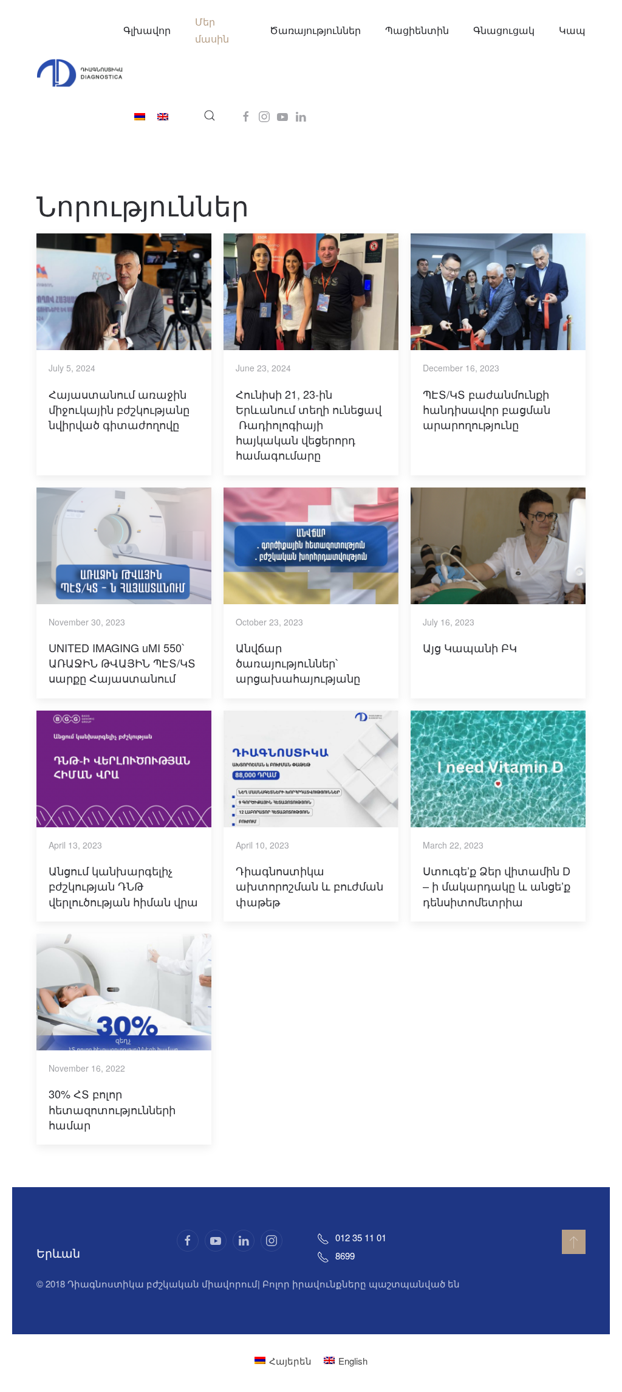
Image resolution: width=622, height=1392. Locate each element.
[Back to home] (79, 73)
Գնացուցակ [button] (504, 30)
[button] (209, 115)
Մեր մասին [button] (212, 30)
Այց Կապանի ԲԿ (470, 647)
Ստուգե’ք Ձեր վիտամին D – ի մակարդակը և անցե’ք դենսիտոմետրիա (496, 886)
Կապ (572, 30)
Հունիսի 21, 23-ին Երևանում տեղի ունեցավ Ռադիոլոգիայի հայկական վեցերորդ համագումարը (308, 424)
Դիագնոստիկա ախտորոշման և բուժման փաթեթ (309, 886)
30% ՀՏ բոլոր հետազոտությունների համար (112, 1109)
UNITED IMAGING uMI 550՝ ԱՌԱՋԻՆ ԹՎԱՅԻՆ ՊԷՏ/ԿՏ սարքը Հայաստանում (122, 662)
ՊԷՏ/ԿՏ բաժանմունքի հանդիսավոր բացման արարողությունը (486, 409)
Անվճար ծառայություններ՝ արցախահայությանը (298, 662)
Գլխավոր (147, 30)
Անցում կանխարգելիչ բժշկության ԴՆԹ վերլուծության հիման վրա (123, 886)
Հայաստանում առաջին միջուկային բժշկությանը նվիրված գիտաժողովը (119, 409)
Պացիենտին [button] (417, 30)
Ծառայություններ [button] (315, 30)
